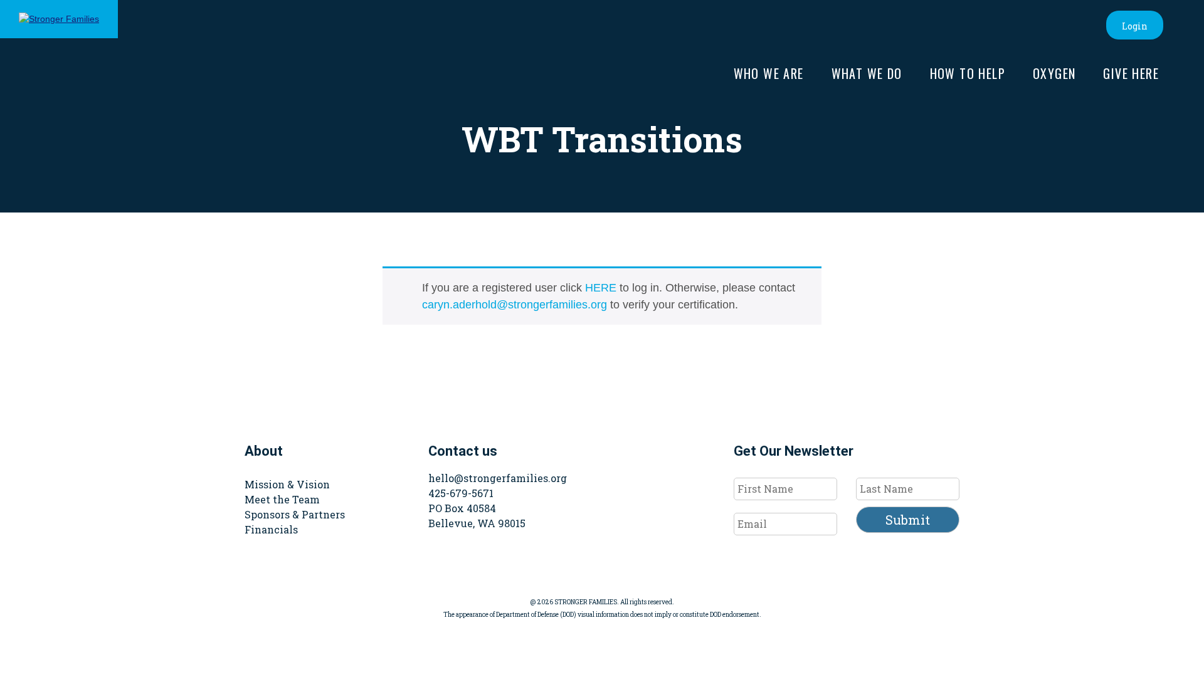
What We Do (867, 73)
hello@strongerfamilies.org (497, 478)
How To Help (967, 73)
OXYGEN (1054, 73)
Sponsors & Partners (295, 514)
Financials (271, 529)
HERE (600, 287)
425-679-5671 (461, 493)
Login (1135, 26)
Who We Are (769, 73)
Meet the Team (282, 499)
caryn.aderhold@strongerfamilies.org (514, 304)
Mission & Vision (287, 484)
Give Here (1131, 73)
